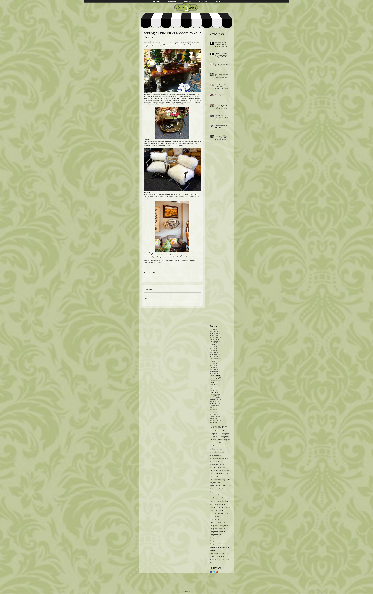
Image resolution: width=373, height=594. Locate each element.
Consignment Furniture (217, 532)
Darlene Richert (215, 559)
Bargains (212, 492)
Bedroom (221, 495)
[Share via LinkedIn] (154, 272)
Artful (223, 461)
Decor (212, 562)
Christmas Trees (215, 516)
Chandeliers (222, 510)
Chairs (228, 507)
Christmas (213, 513)
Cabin (224, 504)
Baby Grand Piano (215, 483)
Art (221, 455)
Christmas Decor (222, 513)
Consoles (213, 550)
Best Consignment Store (217, 498)
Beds (227, 495)
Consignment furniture (217, 538)
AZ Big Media (214, 434)
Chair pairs (221, 507)
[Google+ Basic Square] (217, 572)
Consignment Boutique (217, 528)
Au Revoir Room (221, 464)
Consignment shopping (217, 544)
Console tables (224, 547)
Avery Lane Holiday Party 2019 (219, 473)
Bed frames (213, 495)
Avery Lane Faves (224, 470)
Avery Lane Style (215, 476)
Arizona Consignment (217, 452)
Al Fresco (221, 443)
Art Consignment (215, 458)
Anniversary (226, 446)
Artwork (212, 464)
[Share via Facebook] (145, 272)
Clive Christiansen (215, 522)
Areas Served (186, 591)
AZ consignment (224, 437)
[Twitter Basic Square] (214, 572)
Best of (229, 498)
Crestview (213, 556)
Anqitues (213, 449)
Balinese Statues (215, 486)
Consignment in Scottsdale (218, 541)
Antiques (220, 449)
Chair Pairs (213, 507)
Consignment (224, 525)
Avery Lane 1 (222, 467)
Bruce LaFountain (215, 504)
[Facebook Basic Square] (211, 572)
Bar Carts (222, 489)
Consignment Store (216, 535)
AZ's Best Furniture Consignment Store (220, 440)
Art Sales (225, 458)
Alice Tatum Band (215, 446)
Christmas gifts (215, 519)
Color (224, 522)
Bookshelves (224, 501)
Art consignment (215, 461)
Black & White (214, 501)
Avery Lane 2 (214, 470)
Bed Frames (220, 492)
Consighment (214, 525)
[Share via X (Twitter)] (149, 272)
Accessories (213, 443)
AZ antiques (213, 437)
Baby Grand (226, 480)
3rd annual (213, 430)
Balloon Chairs (226, 486)
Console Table (214, 547)
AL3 (223, 430)
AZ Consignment (224, 434)
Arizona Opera (214, 455)
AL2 (219, 430)
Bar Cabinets (214, 489)
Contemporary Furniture (218, 553)
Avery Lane (213, 467)
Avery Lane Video (215, 480)
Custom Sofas (221, 556)
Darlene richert (226, 559)
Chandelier (213, 510)
